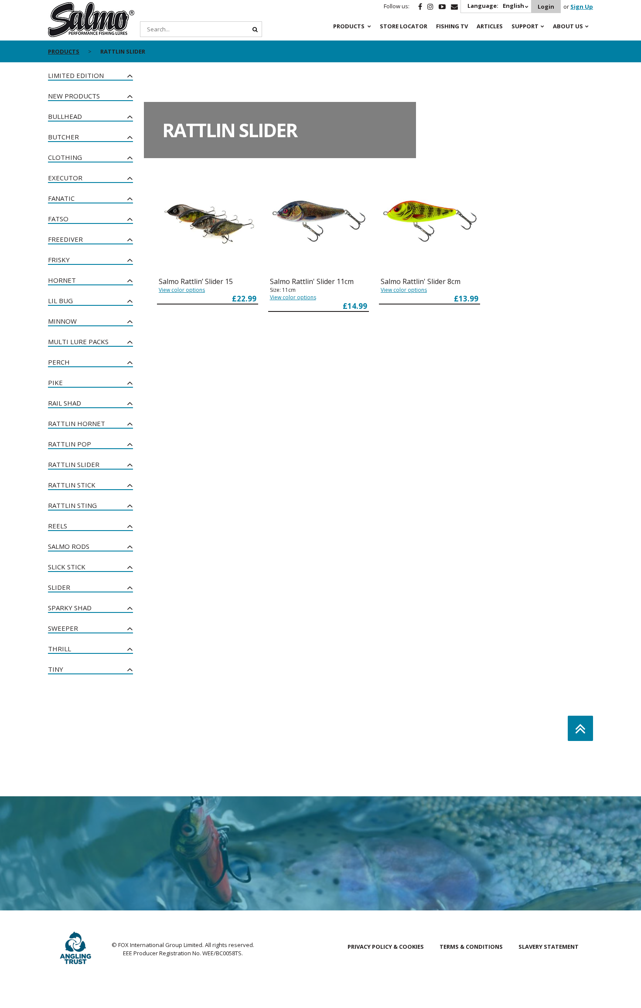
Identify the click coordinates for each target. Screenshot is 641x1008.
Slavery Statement (548, 946)
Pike (55, 382)
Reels (57, 525)
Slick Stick (66, 566)
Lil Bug (60, 300)
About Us (568, 26)
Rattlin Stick (71, 484)
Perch (59, 362)
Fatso (58, 218)
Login (546, 6)
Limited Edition (76, 75)
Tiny (55, 669)
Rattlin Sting (72, 505)
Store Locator (403, 26)
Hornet (62, 280)
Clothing (65, 157)
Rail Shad (64, 403)
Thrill (59, 648)
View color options (182, 290)
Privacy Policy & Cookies (386, 946)
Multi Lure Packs (78, 341)
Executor (65, 177)
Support (525, 26)
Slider (59, 587)
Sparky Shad (70, 607)
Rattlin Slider (73, 464)
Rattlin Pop (69, 444)
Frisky (59, 259)
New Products (74, 95)
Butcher (63, 136)
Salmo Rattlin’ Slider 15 (196, 281)
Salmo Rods (68, 546)
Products (349, 26)
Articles (490, 26)
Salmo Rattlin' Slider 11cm (312, 281)
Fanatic (61, 198)
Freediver (65, 239)
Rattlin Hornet (76, 423)
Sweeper (63, 628)
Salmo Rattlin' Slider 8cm (420, 281)
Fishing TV (452, 26)
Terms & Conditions (471, 946)
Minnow (62, 321)
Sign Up (581, 6)
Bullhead (65, 116)
